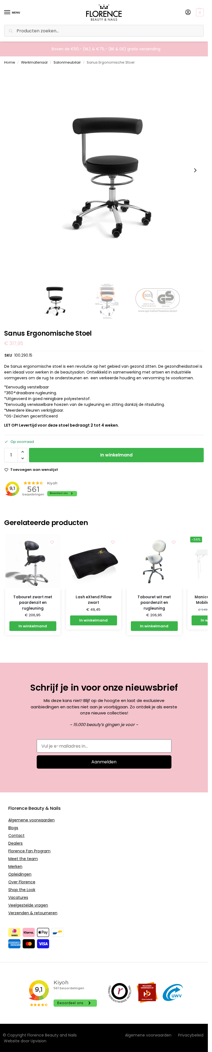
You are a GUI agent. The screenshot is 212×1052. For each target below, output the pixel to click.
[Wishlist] (52, 542)
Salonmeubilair (67, 62)
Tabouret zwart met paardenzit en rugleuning (32, 602)
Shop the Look (21, 889)
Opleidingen (19, 874)
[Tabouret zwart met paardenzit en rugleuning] (32, 561)
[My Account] (188, 12)
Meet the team (23, 859)
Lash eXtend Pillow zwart (94, 599)
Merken (15, 866)
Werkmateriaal (34, 62)
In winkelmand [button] (32, 626)
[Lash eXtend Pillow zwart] (93, 561)
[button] (200, 12)
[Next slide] (195, 170)
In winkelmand (116, 455)
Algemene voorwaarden (31, 820)
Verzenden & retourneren (32, 913)
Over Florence (21, 882)
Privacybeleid (190, 1035)
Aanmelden (103, 762)
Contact (16, 835)
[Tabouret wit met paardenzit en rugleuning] (154, 561)
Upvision (38, 1041)
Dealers (15, 843)
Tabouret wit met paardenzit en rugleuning (154, 602)
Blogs (13, 828)
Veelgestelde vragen (28, 905)
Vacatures (18, 897)
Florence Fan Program (29, 851)
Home (9, 62)
